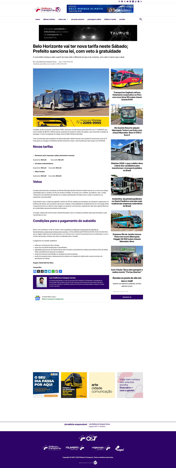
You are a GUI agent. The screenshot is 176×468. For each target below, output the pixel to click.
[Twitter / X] (125, 1)
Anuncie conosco (77, 19)
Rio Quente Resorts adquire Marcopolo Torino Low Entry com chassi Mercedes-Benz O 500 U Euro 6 (127, 131)
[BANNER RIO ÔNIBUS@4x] (46, 385)
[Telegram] (138, 1)
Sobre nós (62, 19)
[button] (67, 19)
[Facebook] (122, 1)
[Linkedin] (130, 1)
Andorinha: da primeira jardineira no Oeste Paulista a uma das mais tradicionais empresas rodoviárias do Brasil (127, 202)
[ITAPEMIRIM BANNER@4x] (74, 385)
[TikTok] (136, 1)
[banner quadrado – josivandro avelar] (102, 385)
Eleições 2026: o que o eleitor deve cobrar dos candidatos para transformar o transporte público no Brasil (127, 167)
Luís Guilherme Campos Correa (45, 62)
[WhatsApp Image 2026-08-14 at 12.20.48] (100, 8)
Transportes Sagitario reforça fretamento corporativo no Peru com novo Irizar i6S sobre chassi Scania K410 (127, 96)
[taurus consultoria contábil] (88, 33)
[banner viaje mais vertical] (130, 385)
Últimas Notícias (49, 19)
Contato (122, 19)
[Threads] (133, 1)
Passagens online (94, 19)
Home (38, 19)
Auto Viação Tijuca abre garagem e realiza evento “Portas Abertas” (127, 271)
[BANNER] (71, 122)
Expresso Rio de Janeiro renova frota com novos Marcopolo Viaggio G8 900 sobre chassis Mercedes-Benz (127, 238)
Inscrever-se (127, 297)
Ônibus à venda (110, 19)
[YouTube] (127, 1)
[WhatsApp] (141, 1)
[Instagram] (119, 1)
